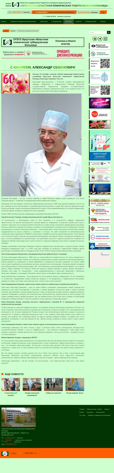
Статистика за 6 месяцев (11, 394)
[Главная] (16, 4)
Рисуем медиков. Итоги (74, 393)
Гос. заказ (82, 415)
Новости (78, 21)
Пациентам (44, 21)
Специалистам (56, 21)
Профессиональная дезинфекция (32, 394)
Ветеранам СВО (91, 21)
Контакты (69, 21)
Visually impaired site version (99, 46)
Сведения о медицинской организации (23, 21)
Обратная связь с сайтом (94, 409)
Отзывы (103, 21)
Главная (6, 31)
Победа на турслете (53, 393)
